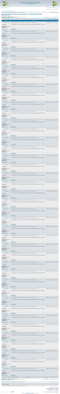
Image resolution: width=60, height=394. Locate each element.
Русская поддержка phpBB (30, 393)
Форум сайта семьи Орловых (30, 3)
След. (57, 379)
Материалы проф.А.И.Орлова (11, 12)
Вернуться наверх (4, 55)
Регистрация (7, 7)
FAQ (48, 7)
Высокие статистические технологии (30, 2)
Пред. (48, 379)
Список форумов (4, 12)
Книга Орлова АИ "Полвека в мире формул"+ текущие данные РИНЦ (21, 14)
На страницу (45, 379)
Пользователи (56, 7)
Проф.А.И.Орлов (6, 22)
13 (51, 379)
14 (52, 379)
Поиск (52, 7)
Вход (3, 7)
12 (50, 379)
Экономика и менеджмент (20, 12)
